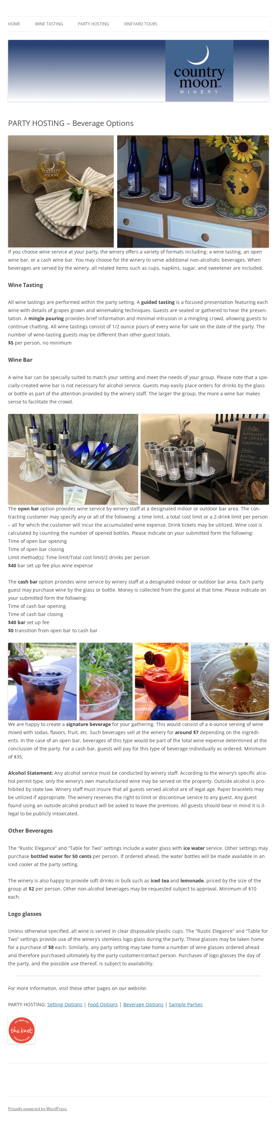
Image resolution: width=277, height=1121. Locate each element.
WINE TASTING (49, 24)
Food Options (103, 1004)
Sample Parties (186, 1004)
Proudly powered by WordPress (37, 1109)
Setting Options (64, 1004)
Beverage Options (143, 1004)
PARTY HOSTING (93, 24)
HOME (14, 24)
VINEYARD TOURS (140, 24)
